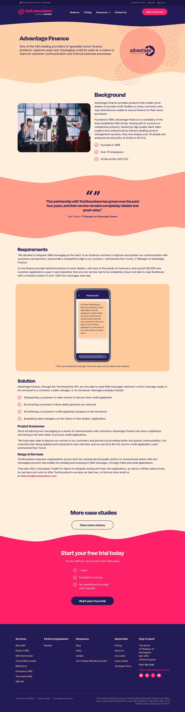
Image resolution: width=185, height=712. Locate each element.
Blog (78, 645)
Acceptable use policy (63, 698)
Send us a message (42, 2)
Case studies (121, 661)
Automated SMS (24, 676)
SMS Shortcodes (24, 655)
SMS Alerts (21, 666)
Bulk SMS (20, 645)
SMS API (20, 681)
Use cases (120, 655)
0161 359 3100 (146, 664)
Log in (162, 2)
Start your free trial (92, 601)
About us (119, 650)
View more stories (92, 525)
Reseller (151, 2)
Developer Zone (138, 2)
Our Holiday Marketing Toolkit (91, 661)
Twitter (141, 675)
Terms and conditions (25, 698)
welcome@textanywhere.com (38, 476)
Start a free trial (154, 12)
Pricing (88, 12)
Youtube (159, 675)
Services (21, 639)
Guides (79, 655)
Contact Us (120, 12)
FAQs (78, 650)
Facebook (153, 675)
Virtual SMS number (26, 661)
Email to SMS (22, 650)
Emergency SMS (24, 671)
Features (74, 12)
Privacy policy (44, 698)
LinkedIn (147, 675)
